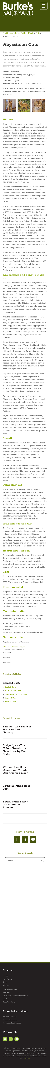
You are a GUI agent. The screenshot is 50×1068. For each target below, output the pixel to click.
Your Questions (9, 1002)
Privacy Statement (10, 1020)
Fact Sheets (8, 33)
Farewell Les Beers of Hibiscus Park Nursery (17, 729)
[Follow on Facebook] (17, 839)
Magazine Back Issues (12, 1023)
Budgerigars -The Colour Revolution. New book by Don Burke (15, 750)
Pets (17, 33)
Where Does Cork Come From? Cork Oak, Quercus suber (15, 770)
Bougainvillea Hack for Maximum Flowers (15, 804)
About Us (6, 993)
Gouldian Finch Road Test (16, 787)
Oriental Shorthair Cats (16, 694)
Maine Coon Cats (13, 691)
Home (5, 976)
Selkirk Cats (10, 702)
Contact (6, 999)
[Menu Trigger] (44, 6)
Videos (5, 985)
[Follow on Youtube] (33, 839)
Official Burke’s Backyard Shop (15, 996)
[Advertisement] (25, 23)
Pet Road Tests (27, 33)
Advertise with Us (10, 1017)
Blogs (5, 982)
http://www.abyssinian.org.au (14, 647)
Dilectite (26, 1058)
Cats (38, 33)
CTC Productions (10, 990)
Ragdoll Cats (10, 687)
